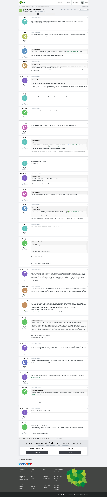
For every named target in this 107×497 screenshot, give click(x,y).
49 (31, 14)
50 (33, 14)
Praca (44, 471)
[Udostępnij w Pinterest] (31, 464)
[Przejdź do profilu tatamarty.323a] (24, 80)
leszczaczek (24, 286)
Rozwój (55, 474)
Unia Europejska (57, 480)
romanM (24, 32)
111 (87, 9)
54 (42, 14)
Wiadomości (56, 487)
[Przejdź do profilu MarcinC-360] (24, 362)
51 (35, 14)
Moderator (30, 11)
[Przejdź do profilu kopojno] (24, 112)
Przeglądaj (67, 2)
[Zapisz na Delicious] (25, 464)
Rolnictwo (45, 487)
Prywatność (76, 494)
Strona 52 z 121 (58, 438)
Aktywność (75, 2)
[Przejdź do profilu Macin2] (24, 127)
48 (29, 14)
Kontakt (86, 494)
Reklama (81, 494)
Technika (56, 478)
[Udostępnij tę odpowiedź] (87, 17)
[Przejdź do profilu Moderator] (20, 10)
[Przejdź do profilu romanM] (24, 36)
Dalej (51, 14)
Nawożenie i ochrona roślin (35, 483)
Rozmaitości (56, 471)
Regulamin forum (70, 494)
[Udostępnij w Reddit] (27, 464)
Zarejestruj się (37, 452)
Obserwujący (82, 9)
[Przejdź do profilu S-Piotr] (24, 51)
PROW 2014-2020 (46, 485)
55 (44, 14)
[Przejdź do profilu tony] (24, 22)
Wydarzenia (56, 489)
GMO (32, 471)
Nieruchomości (34, 486)
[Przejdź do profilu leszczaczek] (24, 290)
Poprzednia (23, 14)
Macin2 (25, 123)
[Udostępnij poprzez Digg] (23, 464)
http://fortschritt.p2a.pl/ (35, 377)
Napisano (35, 17)
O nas (59, 494)
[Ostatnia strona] (54, 14)
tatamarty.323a (24, 76)
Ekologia (21, 486)
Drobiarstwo (21, 481)
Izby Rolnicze (33, 474)
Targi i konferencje (58, 476)
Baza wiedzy (21, 474)
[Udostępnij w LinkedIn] (29, 464)
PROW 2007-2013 (46, 483)
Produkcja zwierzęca (47, 480)
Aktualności (21, 471)
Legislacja (33, 478)
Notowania (33, 488)
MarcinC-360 (24, 358)
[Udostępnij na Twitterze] (19, 464)
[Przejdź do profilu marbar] (24, 66)
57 (48, 14)
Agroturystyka (22, 469)
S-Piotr (25, 47)
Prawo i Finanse (46, 476)
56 (46, 14)
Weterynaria (56, 485)
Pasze (44, 469)
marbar (24, 61)
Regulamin (63, 494)
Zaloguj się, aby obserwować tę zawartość (70, 9)
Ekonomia (21, 488)
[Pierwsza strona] (19, 14)
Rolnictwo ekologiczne (58, 469)
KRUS (32, 476)
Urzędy (55, 483)
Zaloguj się (70, 452)
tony (24, 17)
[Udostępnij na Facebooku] (21, 464)
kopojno (24, 108)
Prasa (44, 474)
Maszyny (43, 11)
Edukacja (21, 484)
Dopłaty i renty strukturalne (22, 477)
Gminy (32, 469)
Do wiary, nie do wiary (23, 479)
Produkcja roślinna (46, 478)
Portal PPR (60, 2)
